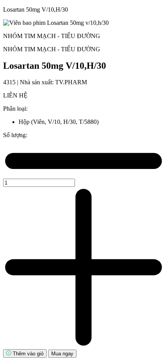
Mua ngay (62, 354)
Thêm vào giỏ (27, 354)
